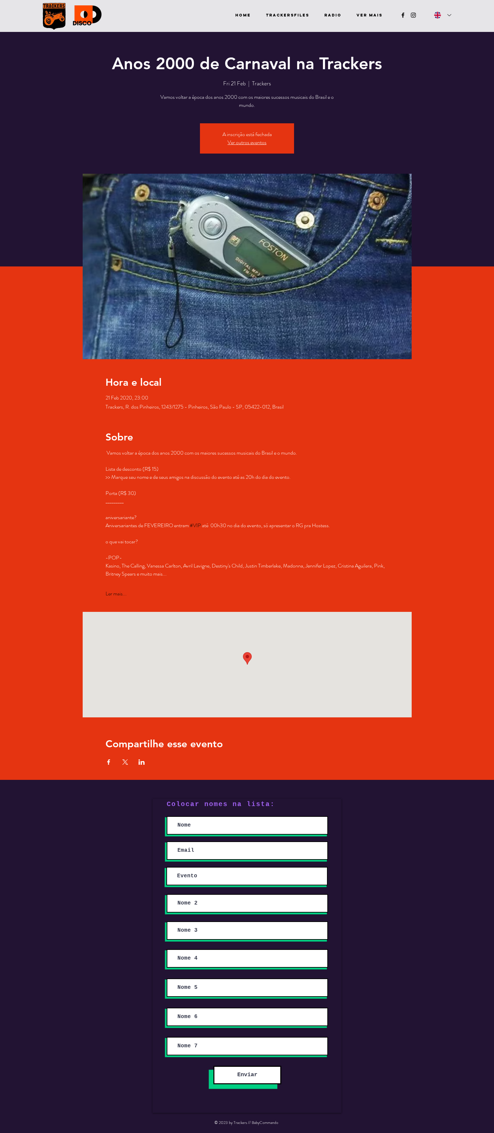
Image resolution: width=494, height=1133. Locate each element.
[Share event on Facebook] (109, 762)
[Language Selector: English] (442, 15)
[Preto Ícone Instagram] (413, 15)
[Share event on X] (125, 762)
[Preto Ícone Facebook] (403, 15)
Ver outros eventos (247, 142)
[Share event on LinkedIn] (141, 762)
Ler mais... (116, 593)
